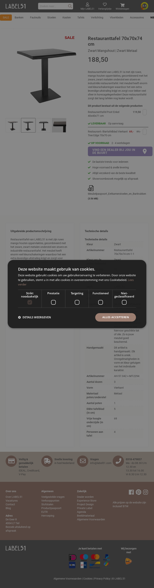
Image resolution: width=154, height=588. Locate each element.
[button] (34, 317)
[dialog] (77, 294)
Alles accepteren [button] (115, 317)
